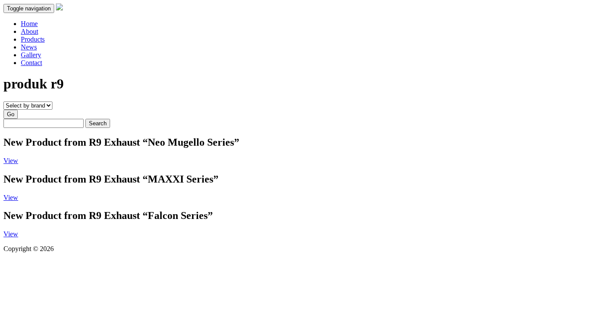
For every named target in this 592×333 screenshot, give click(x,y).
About (29, 31)
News (29, 47)
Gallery (31, 55)
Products (33, 39)
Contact (31, 62)
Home (29, 23)
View (10, 160)
